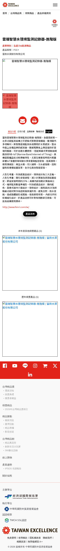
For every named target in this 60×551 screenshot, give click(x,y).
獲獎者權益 (10, 398)
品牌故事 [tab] (31, 131)
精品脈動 (7, 416)
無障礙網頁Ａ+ (35, 541)
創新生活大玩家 (13, 446)
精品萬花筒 (10, 443)
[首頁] (11, 4)
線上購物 (7, 457)
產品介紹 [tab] (12, 131)
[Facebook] (5, 365)
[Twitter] (55, 365)
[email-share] (23, 120)
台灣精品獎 (16, 13)
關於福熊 (7, 475)
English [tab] (49, 131)
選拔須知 (9, 390)
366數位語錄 (11, 450)
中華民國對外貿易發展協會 (24, 508)
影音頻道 (9, 432)
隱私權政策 (35, 537)
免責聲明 (11, 537)
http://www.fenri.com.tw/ (15, 207)
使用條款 (22, 537)
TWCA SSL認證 (18, 520)
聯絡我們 (47, 537)
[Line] (25, 365)
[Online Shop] (45, 365)
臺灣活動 (9, 424)
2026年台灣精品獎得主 (16, 409)
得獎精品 (29, 13)
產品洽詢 (30, 213)
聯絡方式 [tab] (40, 131)
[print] (34, 120)
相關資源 (21, 541)
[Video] (14, 365)
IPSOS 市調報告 (13, 468)
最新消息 (9, 420)
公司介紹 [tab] (21, 131)
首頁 (5, 13)
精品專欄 (9, 428)
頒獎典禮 (9, 394)
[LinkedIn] (30, 374)
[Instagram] (35, 365)
